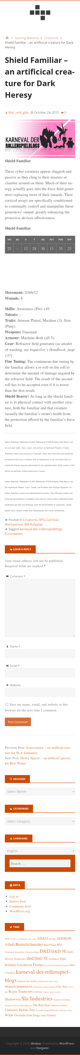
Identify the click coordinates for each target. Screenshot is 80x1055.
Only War (61, 986)
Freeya (38, 964)
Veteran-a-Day (65, 1010)
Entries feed (18, 901)
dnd (30, 958)
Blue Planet (50, 945)
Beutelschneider (29, 944)
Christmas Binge (32, 952)
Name (15, 646)
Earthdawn (54, 959)
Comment (17, 576)
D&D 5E (58, 951)
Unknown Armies (58, 1005)
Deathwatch (20, 959)
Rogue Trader (18, 991)
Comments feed (20, 906)
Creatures (30, 520)
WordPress (66, 1043)
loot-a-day (53, 981)
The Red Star (41, 1005)
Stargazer (42, 1048)
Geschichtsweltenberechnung (56, 965)
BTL (60, 945)
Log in (14, 896)
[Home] (7, 38)
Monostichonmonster (18, 986)
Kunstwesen (14, 534)
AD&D (42, 938)
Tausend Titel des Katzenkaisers (18, 1005)
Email (15, 666)
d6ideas (36, 1043)
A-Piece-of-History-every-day (23, 938)
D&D (45, 951)
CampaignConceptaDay (14, 952)
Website (15, 685)
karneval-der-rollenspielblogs (41, 529)
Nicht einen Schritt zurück (44, 987)
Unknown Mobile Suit (20, 1010)
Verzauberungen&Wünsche (47, 1010)
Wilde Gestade (15, 1015)
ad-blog (52, 938)
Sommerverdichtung (61, 999)
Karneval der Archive (27, 981)
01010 (7, 938)
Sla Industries (37, 998)
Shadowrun (13, 999)
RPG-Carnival (48, 520)
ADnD (10, 944)
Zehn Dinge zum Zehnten (41, 1015)
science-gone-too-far (51, 992)
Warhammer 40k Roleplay (24, 524)
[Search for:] (40, 863)
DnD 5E (41, 958)
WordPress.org (20, 911)
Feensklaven (24, 965)
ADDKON (64, 938)
